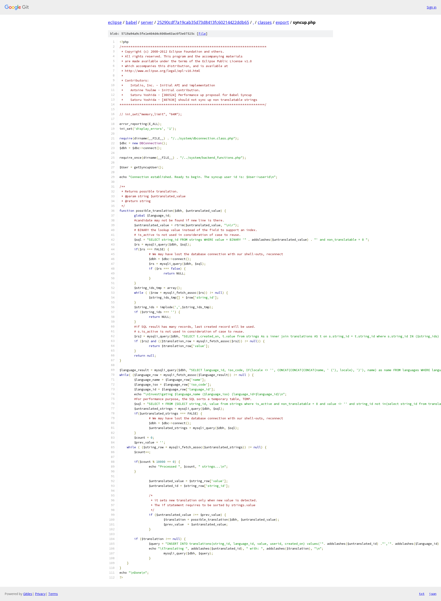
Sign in (431, 7)
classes (265, 22)
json (432, 594)
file (202, 34)
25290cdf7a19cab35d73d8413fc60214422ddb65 (203, 22)
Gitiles (27, 594)
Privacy (40, 594)
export (282, 22)
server (147, 22)
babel (131, 22)
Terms (53, 594)
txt (421, 594)
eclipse (115, 22)
